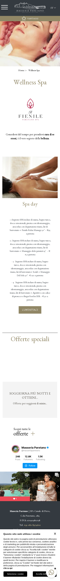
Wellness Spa (34, 71)
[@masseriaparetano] (15, 449)
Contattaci (30, 309)
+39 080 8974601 (32, 525)
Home (21, 71)
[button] (51, 572)
